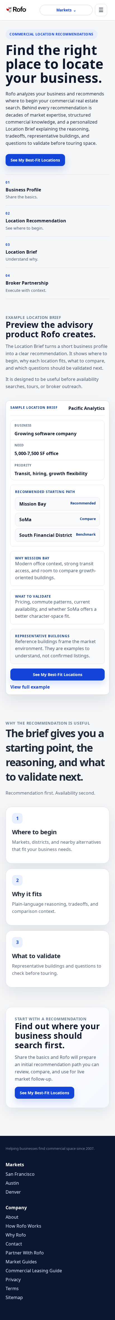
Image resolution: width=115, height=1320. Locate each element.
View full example (30, 687)
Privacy (13, 1279)
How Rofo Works (23, 1226)
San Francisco (20, 1174)
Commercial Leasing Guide (34, 1271)
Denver (13, 1192)
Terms (12, 1288)
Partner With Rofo (25, 1253)
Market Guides (21, 1262)
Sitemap (14, 1297)
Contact (14, 1244)
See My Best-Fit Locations (35, 160)
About (12, 1217)
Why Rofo (16, 1235)
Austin (12, 1183)
